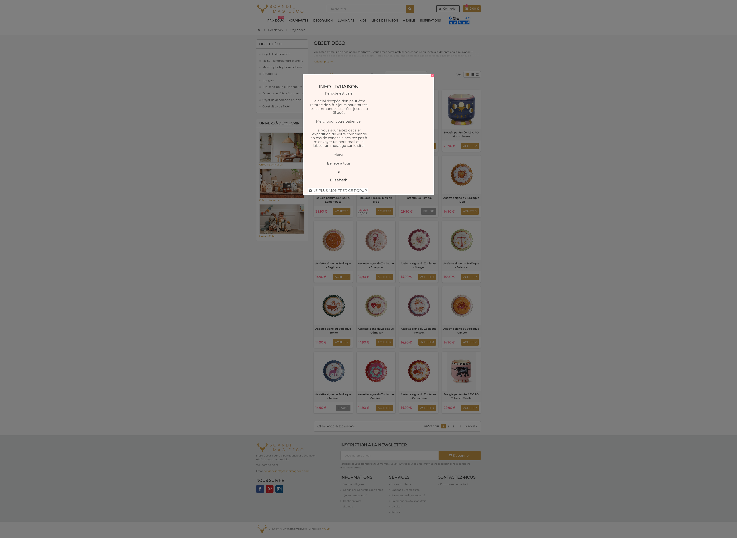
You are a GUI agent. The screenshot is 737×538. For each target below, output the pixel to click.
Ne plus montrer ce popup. (340, 191)
